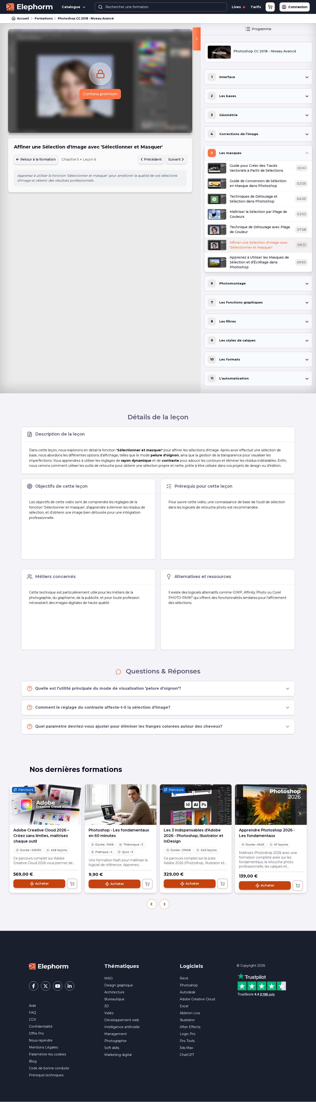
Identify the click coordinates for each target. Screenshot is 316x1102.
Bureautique (114, 999)
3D (106, 1006)
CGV (32, 1019)
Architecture (114, 992)
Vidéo (109, 1013)
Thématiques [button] (121, 966)
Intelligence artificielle (122, 1027)
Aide (32, 1006)
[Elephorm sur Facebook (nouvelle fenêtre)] (33, 986)
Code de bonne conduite (49, 1068)
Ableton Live (190, 1013)
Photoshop (189, 985)
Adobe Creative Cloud (197, 999)
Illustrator (187, 1020)
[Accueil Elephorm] (48, 966)
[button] (151, 904)
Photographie (115, 1041)
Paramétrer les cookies (47, 1054)
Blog (33, 1061)
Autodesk (187, 992)
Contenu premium (100, 94)
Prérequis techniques (46, 1075)
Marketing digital (118, 1055)
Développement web (121, 1020)
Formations (44, 18)
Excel (184, 1006)
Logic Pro (187, 1034)
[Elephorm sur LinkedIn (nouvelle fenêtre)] (69, 986)
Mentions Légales (43, 1047)
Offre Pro (36, 1033)
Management (115, 1034)
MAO (108, 978)
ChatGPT (187, 1055)
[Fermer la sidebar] (196, 39)
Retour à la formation (37, 159)
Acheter (42, 883)
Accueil (23, 18)
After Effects (190, 1027)
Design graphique (118, 985)
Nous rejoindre (41, 1040)
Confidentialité (41, 1026)
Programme (261, 29)
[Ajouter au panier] (72, 884)
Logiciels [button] (191, 966)
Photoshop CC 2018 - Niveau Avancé (86, 18)
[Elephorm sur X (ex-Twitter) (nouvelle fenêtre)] (45, 986)
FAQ (32, 1012)
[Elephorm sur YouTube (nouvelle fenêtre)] (57, 986)
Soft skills (111, 1048)
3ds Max (186, 1048)
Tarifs (256, 7)
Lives (237, 7)
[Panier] (270, 7)
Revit (184, 978)
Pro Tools (187, 1041)
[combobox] (161, 7)
